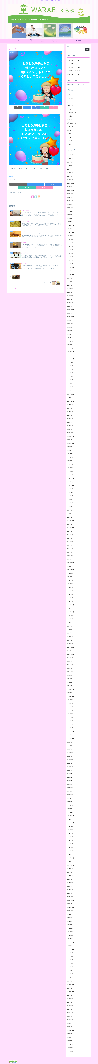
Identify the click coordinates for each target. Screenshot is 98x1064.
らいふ (12, 176)
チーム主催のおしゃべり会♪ (74, 64)
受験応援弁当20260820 (73, 60)
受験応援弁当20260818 (73, 71)
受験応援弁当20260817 (73, 74)
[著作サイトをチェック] (32, 197)
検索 (68, 46)
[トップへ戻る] (96, 1062)
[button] (53, 107)
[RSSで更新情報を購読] (39, 197)
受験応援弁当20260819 (73, 67)
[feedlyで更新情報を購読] (35, 197)
